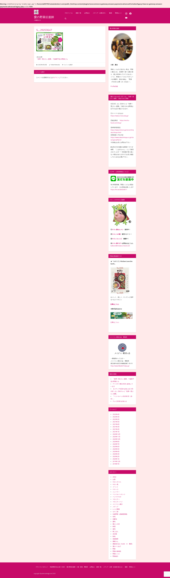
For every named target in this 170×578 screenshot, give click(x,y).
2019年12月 (116, 461)
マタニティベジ (118, 502)
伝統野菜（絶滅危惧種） (120, 514)
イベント (115, 487)
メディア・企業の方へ (99, 13)
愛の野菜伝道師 (44, 17)
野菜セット (118, 13)
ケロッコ (115, 489)
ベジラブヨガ (117, 497)
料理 (114, 526)
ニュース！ (116, 492)
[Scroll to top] (166, 574)
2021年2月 (116, 429)
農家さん (115, 541)
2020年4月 (116, 451)
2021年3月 (116, 427)
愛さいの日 (116, 524)
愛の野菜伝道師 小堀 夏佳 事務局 (77, 567)
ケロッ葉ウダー (117, 243)
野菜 (114, 549)
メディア (115, 507)
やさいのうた (117, 482)
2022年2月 (116, 419)
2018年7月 (116, 464)
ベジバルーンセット (119, 494)
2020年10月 (116, 439)
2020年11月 (116, 437)
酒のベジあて (117, 546)
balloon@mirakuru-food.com (120, 246)
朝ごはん (115, 531)
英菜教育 (115, 539)
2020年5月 (116, 449)
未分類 (115, 534)
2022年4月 (116, 414)
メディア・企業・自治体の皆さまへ (113, 567)
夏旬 (114, 521)
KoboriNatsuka (55, 65)
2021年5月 (116, 422)
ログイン (56, 77)
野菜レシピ (116, 554)
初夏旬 (115, 519)
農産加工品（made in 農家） (123, 544)
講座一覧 (78, 13)
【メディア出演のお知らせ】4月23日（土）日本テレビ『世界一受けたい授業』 (122, 391)
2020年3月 (116, 454)
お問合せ (87, 13)
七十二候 (115, 512)
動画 (110, 13)
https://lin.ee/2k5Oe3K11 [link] (119, 190)
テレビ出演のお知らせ (120, 401)
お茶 (114, 479)
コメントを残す (68, 65)
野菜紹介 (115, 556)
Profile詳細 (114, 86)
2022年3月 (116, 417)
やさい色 (115, 484)
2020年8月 (116, 442)
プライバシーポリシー (42, 567)
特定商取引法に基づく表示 (57, 567)
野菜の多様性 (117, 551)
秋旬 (114, 536)
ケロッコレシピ (117, 239)
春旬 (114, 529)
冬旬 (114, 517)
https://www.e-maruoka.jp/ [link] (119, 116)
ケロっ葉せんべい (117, 229)
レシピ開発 (116, 509)
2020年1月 (116, 459)
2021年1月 (116, 432)
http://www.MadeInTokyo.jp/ (120, 366)
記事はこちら (115, 304)
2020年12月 (116, 434)
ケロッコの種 (116, 234)
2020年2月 (116, 456)
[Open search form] (65, 18)
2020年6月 (116, 447)
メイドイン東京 (118, 504)
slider (114, 477)
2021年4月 (116, 424)
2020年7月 (116, 444)
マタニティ (116, 499)
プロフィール (69, 13)
